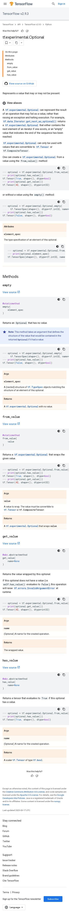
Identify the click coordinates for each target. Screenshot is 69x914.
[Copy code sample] (63, 168)
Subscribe (53, 899)
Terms (6, 892)
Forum (6, 831)
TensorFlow (8, 24)
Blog (5, 826)
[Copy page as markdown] (16, 42)
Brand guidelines (11, 875)
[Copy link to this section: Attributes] (17, 227)
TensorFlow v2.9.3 (16, 14)
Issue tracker (9, 860)
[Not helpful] (27, 31)
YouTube (7, 846)
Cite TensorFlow (11, 880)
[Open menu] (5, 4)
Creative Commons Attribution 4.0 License (25, 792)
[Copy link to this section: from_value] (23, 417)
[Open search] (53, 4)
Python (48, 24)
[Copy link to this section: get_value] (21, 537)
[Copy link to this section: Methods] (21, 277)
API (19, 24)
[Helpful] (22, 31)
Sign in (61, 4)
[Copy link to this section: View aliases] (25, 103)
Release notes (10, 865)
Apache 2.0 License (29, 795)
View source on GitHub (21, 83)
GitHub (6, 836)
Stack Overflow (10, 870)
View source (10, 292)
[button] (34, 103)
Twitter (6, 841)
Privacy (16, 892)
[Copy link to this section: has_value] (21, 661)
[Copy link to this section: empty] (14, 285)
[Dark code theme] (58, 168)
